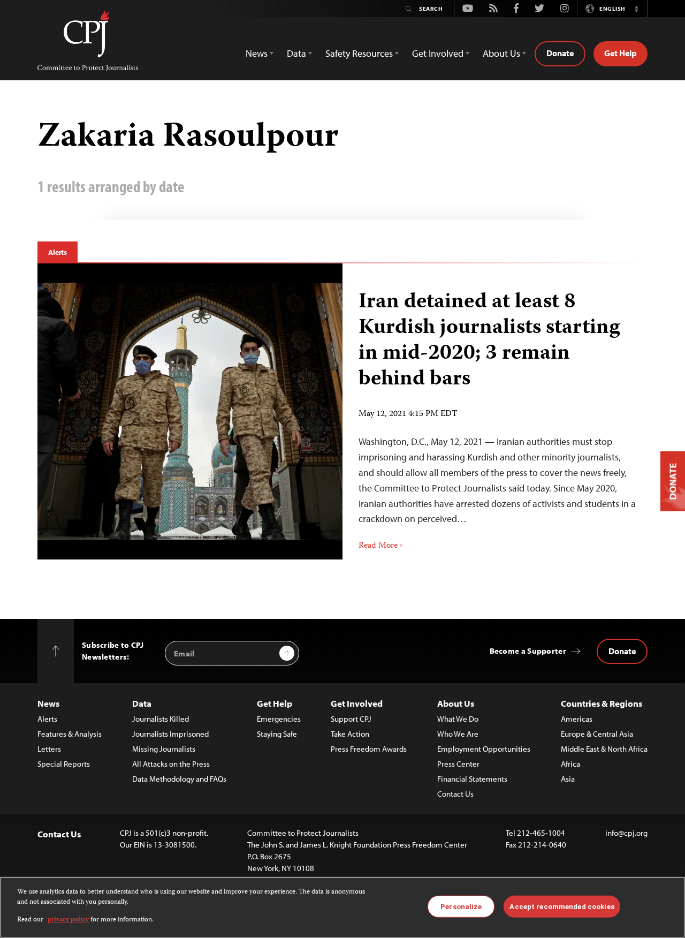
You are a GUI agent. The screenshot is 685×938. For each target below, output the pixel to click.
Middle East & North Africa (604, 749)
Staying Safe (277, 734)
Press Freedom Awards (369, 749)
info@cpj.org (626, 833)
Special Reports (63, 764)
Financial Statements (472, 779)
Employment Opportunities (483, 749)
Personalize (461, 906)
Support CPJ (351, 719)
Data (141, 703)
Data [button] (296, 53)
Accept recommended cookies (561, 906)
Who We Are (457, 734)
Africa (570, 764)
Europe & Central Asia (597, 734)
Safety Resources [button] (359, 53)
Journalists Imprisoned (170, 734)
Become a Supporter (528, 651)
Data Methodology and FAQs (179, 779)
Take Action (350, 734)
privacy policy (68, 920)
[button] (636, 8)
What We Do (457, 719)
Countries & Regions (601, 703)
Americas (576, 719)
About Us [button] (501, 53)
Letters (49, 749)
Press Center (458, 764)
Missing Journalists (163, 749)
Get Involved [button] (437, 53)
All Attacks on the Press (171, 764)
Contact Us (455, 794)
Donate (560, 53)
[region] (342, 907)
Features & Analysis (69, 734)
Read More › (380, 546)
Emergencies (279, 719)
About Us (455, 703)
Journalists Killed (160, 719)
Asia (568, 779)
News (48, 703)
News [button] (257, 53)
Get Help (620, 53)
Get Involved (357, 703)
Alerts (57, 252)
